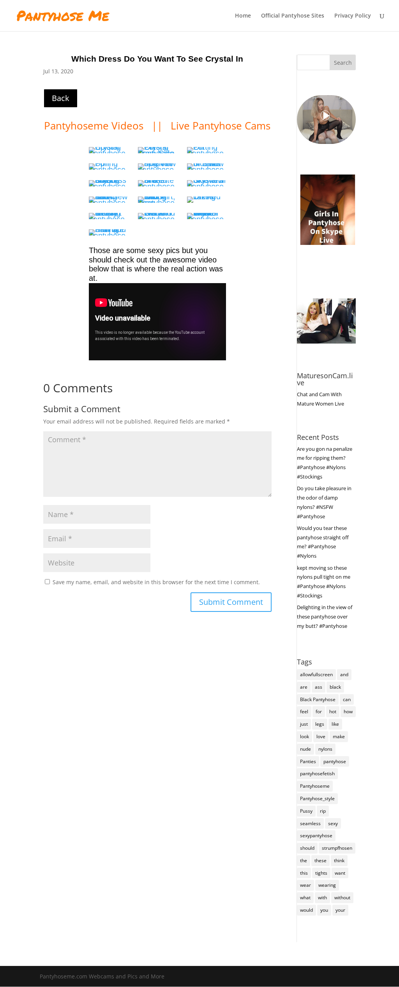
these (320, 860)
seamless (310, 823)
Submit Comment (231, 602)
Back (60, 98)
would (306, 910)
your (340, 910)
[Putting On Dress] (206, 200)
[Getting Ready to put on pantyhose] (157, 150)
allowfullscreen (316, 674)
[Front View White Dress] (206, 216)
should (307, 848)
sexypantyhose (316, 835)
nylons (325, 749)
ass (318, 687)
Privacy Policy (352, 16)
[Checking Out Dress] (206, 166)
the (303, 860)
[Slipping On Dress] (108, 183)
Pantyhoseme (315, 786)
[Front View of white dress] (157, 216)
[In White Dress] (108, 232)
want (340, 873)
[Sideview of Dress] (206, 183)
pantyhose (334, 761)
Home (243, 16)
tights (321, 873)
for (319, 711)
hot (332, 711)
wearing (327, 885)
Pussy (306, 811)
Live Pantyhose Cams (220, 126)
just (304, 724)
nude (305, 749)
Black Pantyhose (317, 699)
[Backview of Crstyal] (108, 200)
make (339, 736)
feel (304, 711)
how (348, 711)
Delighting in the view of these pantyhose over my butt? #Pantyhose (324, 616)
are (303, 687)
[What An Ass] (108, 216)
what (305, 897)
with (322, 897)
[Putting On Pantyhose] (206, 150)
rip (323, 811)
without (342, 897)
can (347, 699)
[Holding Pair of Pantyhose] (108, 150)
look (304, 736)
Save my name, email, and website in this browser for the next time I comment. (156, 582)
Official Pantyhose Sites (292, 16)
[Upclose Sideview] (157, 166)
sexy (333, 823)
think (339, 860)
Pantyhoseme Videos (95, 126)
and (344, 674)
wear (305, 885)
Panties (308, 761)
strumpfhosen (337, 848)
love (320, 736)
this (304, 873)
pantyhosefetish (317, 773)
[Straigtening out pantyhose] (108, 166)
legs (319, 724)
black (335, 687)
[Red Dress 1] (157, 183)
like (335, 724)
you (324, 910)
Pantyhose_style (317, 798)
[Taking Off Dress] (157, 200)
